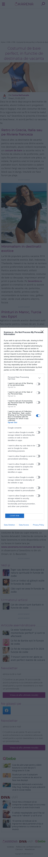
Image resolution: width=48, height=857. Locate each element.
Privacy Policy (38, 525)
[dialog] (24, 428)
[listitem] (24, 378)
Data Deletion (9, 525)
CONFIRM (14, 516)
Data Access (24, 525)
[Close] (43, 332)
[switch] (38, 384)
